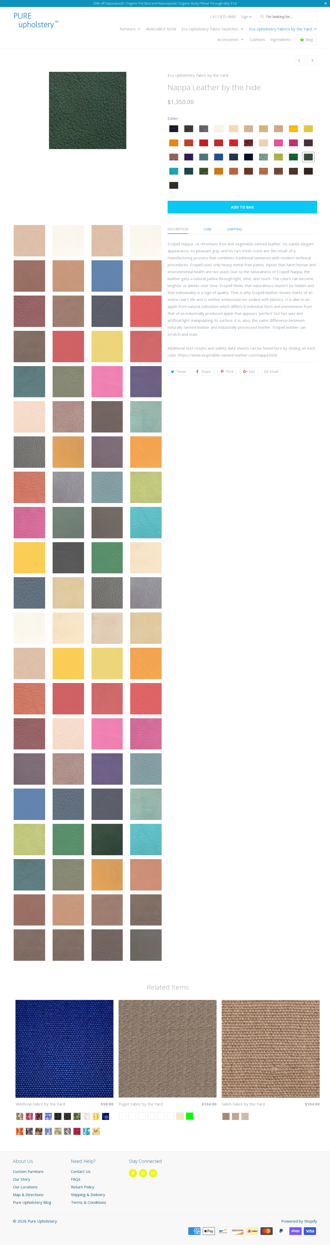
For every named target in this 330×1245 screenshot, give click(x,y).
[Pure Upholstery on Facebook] (133, 1173)
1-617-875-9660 (222, 16)
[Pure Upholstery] (36, 22)
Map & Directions (28, 1194)
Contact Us (80, 1171)
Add (252, 371)
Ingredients (280, 39)
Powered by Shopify (299, 1221)
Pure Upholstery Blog (32, 1202)
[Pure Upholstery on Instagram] (143, 1173)
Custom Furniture (28, 1171)
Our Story (21, 1179)
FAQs (75, 1179)
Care (208, 229)
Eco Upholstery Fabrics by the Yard (281, 29)
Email (274, 371)
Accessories (228, 39)
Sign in (246, 16)
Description (178, 229)
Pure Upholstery (42, 1221)
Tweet (181, 371)
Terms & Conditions (88, 1202)
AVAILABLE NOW (161, 29)
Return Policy (82, 1186)
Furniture (128, 29)
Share (206, 371)
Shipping (234, 229)
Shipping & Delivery (88, 1194)
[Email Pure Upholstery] (153, 1173)
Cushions (257, 39)
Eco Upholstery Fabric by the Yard (198, 75)
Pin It (229, 371)
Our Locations (25, 1186)
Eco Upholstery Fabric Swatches (211, 29)
